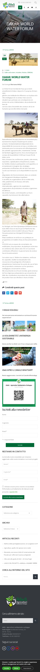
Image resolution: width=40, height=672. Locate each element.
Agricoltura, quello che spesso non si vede (17, 548)
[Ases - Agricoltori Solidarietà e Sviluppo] (8, 5)
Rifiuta (16, 668)
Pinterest (16, 292)
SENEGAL (30, 72)
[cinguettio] (28, 7)
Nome (4, 415)
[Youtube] (32, 7)
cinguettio (7, 292)
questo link (13, 492)
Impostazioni (27, 668)
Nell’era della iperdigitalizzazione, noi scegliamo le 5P (21, 544)
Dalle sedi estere (10, 72)
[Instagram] (36, 7)
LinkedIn (11, 292)
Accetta (6, 668)
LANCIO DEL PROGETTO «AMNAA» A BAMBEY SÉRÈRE (20, 563)
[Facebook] (24, 7)
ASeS (7, 70)
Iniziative (18, 72)
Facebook (3, 292)
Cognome (5, 423)
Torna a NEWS (9, 50)
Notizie (24, 72)
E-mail (20, 292)
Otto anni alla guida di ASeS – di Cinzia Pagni (18, 559)
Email (4, 431)
